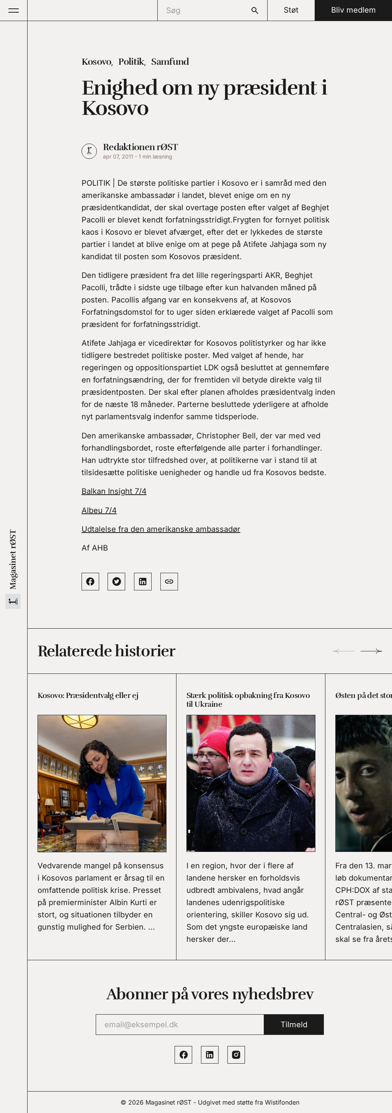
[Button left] (343, 651)
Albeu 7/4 (99, 510)
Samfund (170, 61)
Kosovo (96, 61)
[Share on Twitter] (116, 581)
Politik (131, 61)
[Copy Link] (169, 581)
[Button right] (371, 651)
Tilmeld (294, 1024)
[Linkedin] (210, 1055)
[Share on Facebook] (90, 581)
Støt (291, 10)
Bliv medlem (353, 10)
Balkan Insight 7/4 (114, 491)
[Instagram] (236, 1055)
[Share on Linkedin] (143, 581)
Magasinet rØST (168, 1102)
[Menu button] (14, 10)
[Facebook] (183, 1055)
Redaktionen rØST (140, 147)
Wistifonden (282, 1102)
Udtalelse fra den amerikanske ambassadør (161, 529)
